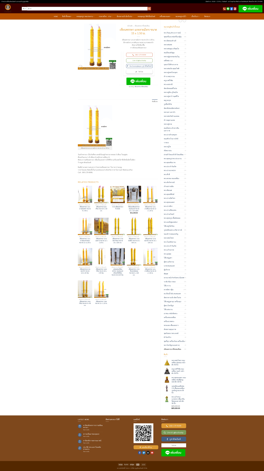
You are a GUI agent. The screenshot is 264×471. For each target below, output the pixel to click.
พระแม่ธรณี (168, 84)
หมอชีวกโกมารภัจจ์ (171, 139)
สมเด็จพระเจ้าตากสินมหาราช (171, 129)
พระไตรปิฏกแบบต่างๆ (172, 345)
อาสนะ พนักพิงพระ (171, 313)
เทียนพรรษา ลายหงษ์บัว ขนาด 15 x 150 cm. (134, 240)
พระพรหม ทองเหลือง (171, 178)
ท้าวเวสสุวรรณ (169, 76)
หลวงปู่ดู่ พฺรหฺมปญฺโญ (171, 56)
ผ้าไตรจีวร (167, 337)
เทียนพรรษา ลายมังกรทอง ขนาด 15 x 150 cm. (117, 240)
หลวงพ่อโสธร (169, 238)
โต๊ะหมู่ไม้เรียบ (169, 226)
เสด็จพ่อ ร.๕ (168, 60)
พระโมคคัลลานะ (170, 242)
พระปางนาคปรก (170, 170)
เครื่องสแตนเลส (165, 16)
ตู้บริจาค (167, 270)
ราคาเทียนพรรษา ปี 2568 (117, 208)
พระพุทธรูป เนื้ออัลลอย (172, 218)
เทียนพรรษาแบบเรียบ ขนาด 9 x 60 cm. (101, 208)
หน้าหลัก (130, 26)
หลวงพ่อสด (168, 44)
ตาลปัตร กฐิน (168, 289)
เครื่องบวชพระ (169, 321)
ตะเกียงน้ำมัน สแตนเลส (172, 293)
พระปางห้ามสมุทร (170, 135)
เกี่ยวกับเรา (194, 16)
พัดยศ (166, 274)
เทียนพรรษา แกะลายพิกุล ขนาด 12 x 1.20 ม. (150, 208)
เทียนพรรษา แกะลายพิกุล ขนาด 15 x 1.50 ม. (150, 271)
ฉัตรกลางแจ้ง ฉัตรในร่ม (124, 16)
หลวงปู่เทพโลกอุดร (171, 72)
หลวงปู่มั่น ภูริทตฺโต (171, 92)
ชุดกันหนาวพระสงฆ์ (171, 333)
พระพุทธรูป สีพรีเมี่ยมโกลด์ (146, 16)
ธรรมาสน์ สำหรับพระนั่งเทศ (174, 278)
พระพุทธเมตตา (169, 202)
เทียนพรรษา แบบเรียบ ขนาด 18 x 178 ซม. (101, 271)
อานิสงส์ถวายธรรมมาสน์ (92, 440)
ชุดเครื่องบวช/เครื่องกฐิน (173, 37)
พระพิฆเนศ (168, 190)
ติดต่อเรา (207, 16)
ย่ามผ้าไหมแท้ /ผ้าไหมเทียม (173, 154)
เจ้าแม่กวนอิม (169, 186)
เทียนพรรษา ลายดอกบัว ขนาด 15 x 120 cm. (150, 240)
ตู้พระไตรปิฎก (169, 305)
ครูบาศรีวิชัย (168, 80)
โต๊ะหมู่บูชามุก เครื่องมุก (172, 301)
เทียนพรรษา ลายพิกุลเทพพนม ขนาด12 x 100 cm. (134, 272)
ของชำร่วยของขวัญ (171, 234)
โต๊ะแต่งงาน (168, 309)
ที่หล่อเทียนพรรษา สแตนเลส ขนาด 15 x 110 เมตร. (134, 208)
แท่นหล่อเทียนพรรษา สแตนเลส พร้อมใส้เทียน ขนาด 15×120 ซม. (118, 272)
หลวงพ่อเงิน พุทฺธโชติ (171, 68)
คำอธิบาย (155, 101)
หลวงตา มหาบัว (169, 112)
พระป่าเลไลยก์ (169, 214)
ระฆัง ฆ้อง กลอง (170, 282)
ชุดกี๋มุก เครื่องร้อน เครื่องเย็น (174, 341)
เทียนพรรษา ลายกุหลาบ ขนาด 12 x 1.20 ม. (101, 240)
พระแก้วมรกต (169, 250)
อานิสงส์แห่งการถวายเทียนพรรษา (93, 426)
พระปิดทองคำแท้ (170, 41)
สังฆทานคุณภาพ (170, 329)
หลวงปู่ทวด (168, 124)
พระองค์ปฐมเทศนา (171, 222)
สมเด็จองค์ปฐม (169, 53)
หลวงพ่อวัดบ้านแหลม (171, 116)
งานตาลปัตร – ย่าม (105, 16)
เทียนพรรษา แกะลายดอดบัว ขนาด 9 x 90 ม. (85, 208)
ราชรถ (166, 142)
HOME (56, 16)
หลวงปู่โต (167, 146)
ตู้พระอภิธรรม (169, 262)
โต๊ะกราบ (167, 286)
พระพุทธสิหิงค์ (169, 194)
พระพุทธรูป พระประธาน (173, 158)
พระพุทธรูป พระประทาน (85, 16)
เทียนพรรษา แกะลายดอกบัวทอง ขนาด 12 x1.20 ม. (85, 240)
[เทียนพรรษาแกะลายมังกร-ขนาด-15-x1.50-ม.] (97, 46)
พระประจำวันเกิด (170, 166)
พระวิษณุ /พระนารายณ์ (172, 33)
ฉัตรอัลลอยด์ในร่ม (170, 88)
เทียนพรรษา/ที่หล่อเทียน (142, 26)
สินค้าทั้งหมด (66, 16)
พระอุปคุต (167, 254)
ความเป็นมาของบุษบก (91, 434)
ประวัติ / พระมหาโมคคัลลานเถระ (92, 448)
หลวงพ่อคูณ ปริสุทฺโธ (171, 49)
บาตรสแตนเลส (169, 266)
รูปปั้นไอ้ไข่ (168, 104)
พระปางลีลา (168, 206)
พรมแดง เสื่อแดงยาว (171, 325)
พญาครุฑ (167, 100)
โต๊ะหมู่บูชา (168, 258)
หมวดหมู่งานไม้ (181, 16)
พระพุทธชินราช (169, 162)
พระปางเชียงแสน (170, 210)
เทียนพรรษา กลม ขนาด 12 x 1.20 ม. (101, 302)
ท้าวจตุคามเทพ (169, 120)
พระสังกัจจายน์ (169, 182)
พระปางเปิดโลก (169, 198)
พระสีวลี (167, 174)
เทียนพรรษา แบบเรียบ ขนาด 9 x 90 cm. (85, 303)
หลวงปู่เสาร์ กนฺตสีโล (171, 96)
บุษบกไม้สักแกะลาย (171, 64)
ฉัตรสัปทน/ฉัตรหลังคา (172, 108)
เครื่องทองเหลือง (170, 317)
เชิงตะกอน (167, 150)
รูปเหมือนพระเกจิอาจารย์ (173, 230)
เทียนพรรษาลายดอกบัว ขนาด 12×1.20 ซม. (85, 271)
